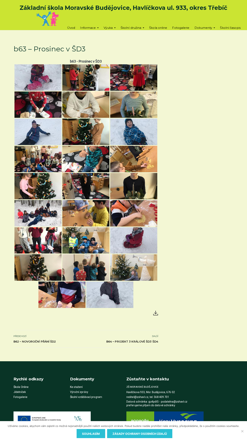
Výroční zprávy (79, 392)
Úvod (71, 28)
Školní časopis (230, 28)
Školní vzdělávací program (86, 397)
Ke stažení (76, 386)
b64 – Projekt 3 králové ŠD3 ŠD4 (132, 341)
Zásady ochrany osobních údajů (140, 434)
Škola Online (21, 386)
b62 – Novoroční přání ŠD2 (35, 341)
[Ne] (242, 431)
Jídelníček (20, 392)
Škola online (158, 28)
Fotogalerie (180, 28)
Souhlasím (91, 434)
